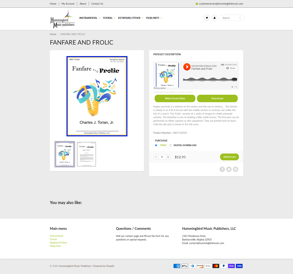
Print (163, 145)
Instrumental (88, 17)
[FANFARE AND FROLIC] (97, 96)
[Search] (240, 18)
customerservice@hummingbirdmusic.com (221, 3)
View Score (217, 98)
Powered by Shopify (103, 266)
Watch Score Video (175, 98)
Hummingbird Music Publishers (165, 92)
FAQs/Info (152, 17)
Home (53, 3)
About (83, 3)
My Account (68, 3)
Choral (108, 17)
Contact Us (97, 3)
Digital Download (185, 145)
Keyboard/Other (129, 17)
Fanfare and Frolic (186, 92)
